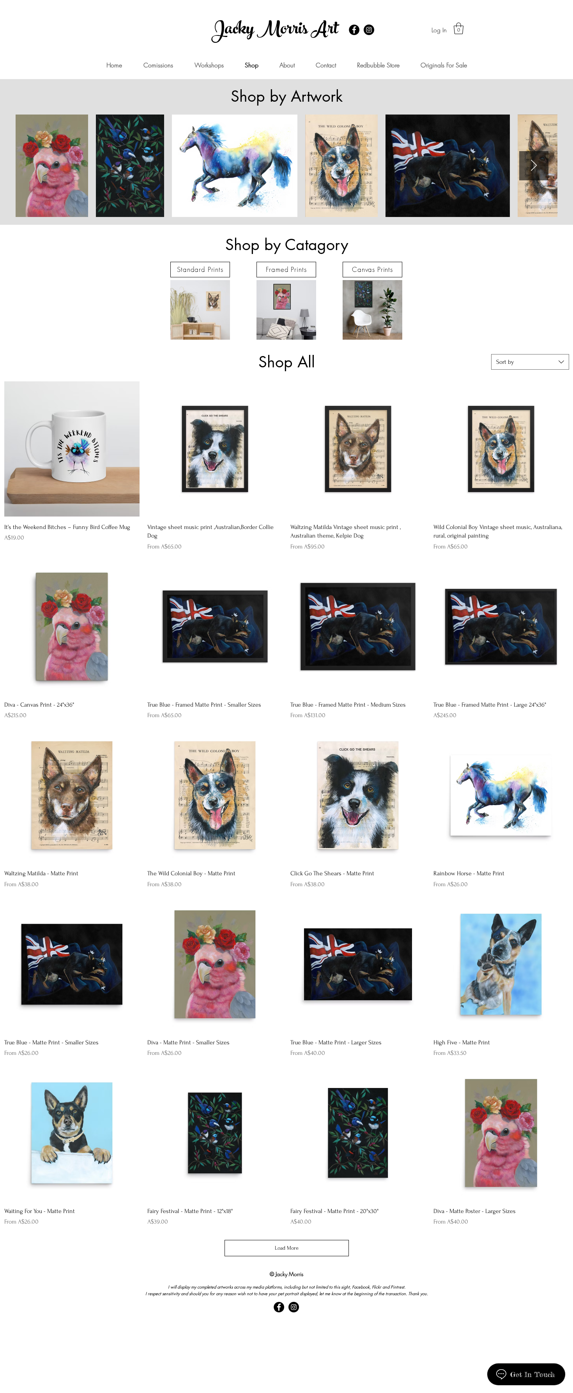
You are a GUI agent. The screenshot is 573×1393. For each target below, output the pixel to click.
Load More (287, 1248)
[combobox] (530, 362)
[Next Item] (533, 165)
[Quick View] (72, 449)
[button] (458, 28)
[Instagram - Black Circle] (369, 30)
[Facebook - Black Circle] (354, 30)
